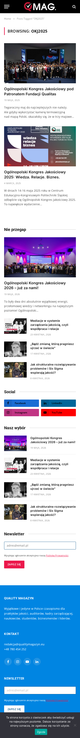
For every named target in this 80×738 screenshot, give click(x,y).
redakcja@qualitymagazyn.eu (24, 644)
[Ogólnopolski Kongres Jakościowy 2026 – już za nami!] (40, 257)
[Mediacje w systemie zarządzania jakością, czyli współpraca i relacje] (15, 326)
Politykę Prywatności (57, 555)
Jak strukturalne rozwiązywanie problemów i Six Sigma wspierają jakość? (53, 368)
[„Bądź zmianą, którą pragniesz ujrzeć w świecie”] (15, 349)
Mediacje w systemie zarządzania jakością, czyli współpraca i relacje (49, 325)
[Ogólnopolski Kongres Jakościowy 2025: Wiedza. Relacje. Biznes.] (40, 146)
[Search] (74, 6)
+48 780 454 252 (15, 649)
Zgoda (41, 732)
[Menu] (6, 6)
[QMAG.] (40, 6)
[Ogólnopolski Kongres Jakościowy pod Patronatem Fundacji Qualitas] (40, 63)
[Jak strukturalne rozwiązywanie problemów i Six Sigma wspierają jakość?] (15, 370)
